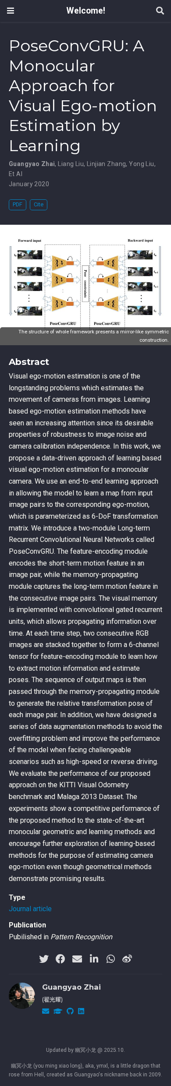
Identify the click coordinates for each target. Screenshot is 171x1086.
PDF (17, 204)
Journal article (30, 909)
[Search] (160, 11)
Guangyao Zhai (71, 987)
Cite (38, 204)
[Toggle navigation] (10, 11)
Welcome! (85, 11)
